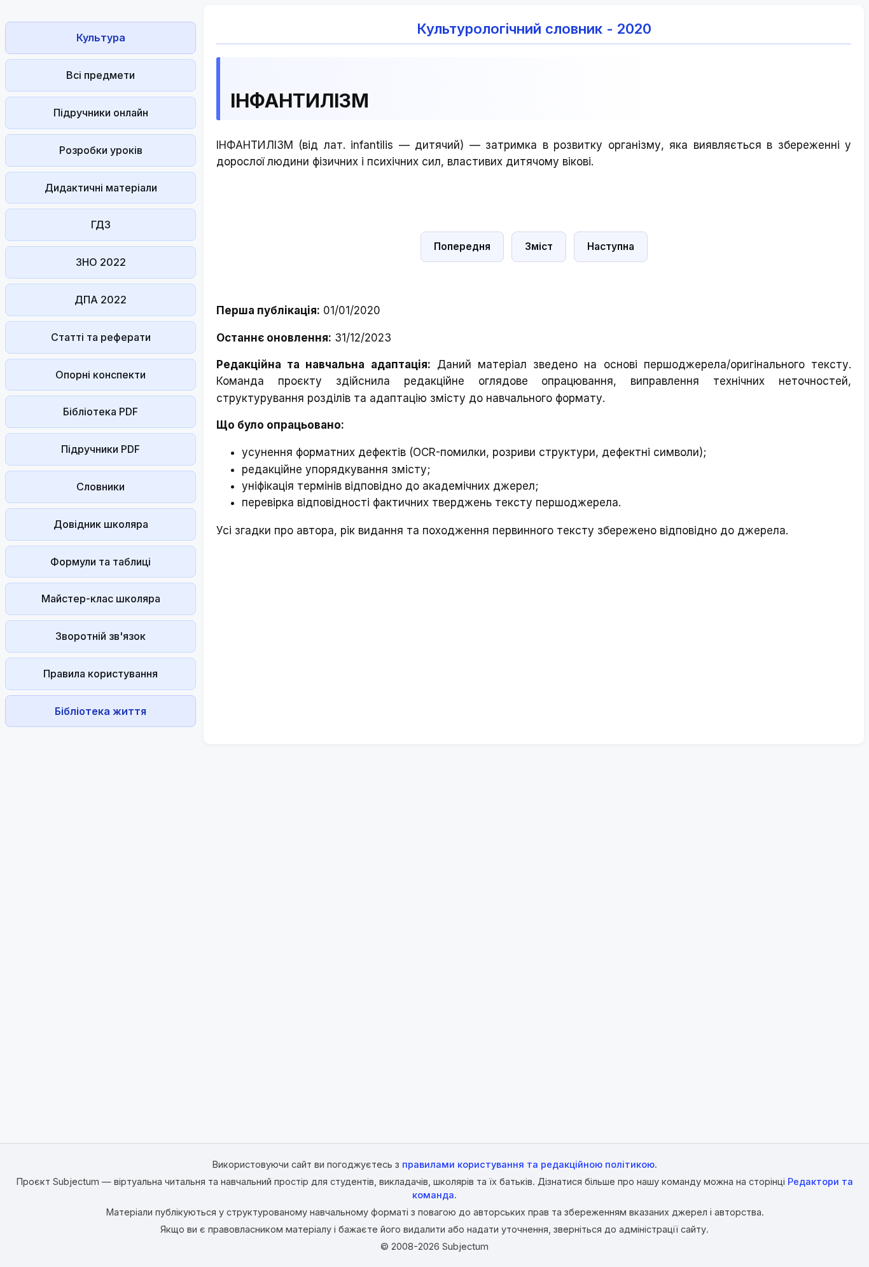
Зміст (539, 246)
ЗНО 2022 (101, 262)
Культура (100, 37)
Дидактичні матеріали (101, 187)
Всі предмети (100, 75)
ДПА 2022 (100, 299)
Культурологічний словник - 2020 (534, 28)
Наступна (610, 246)
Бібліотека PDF (100, 411)
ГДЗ (101, 224)
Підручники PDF (100, 449)
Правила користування (100, 673)
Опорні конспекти (100, 374)
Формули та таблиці (100, 561)
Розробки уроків (101, 150)
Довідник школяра (100, 524)
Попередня (462, 246)
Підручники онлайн (100, 112)
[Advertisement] (100, 923)
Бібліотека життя (100, 711)
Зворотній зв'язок (100, 636)
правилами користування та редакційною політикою (528, 1164)
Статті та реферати (101, 337)
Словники (100, 486)
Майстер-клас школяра (100, 598)
